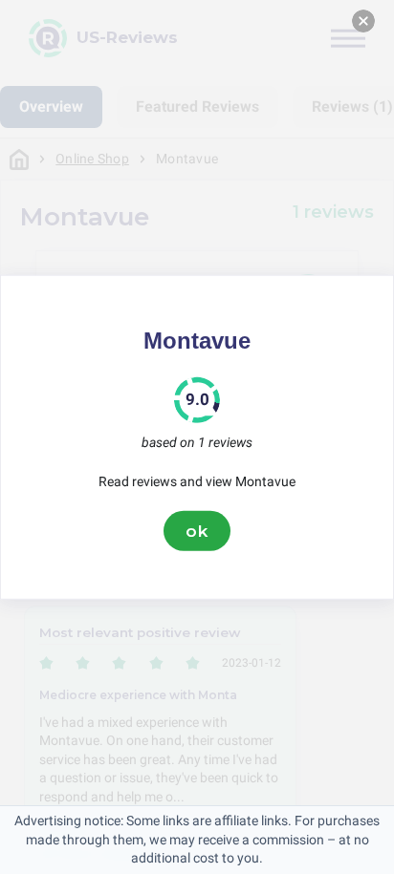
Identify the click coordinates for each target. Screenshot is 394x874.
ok (197, 530)
